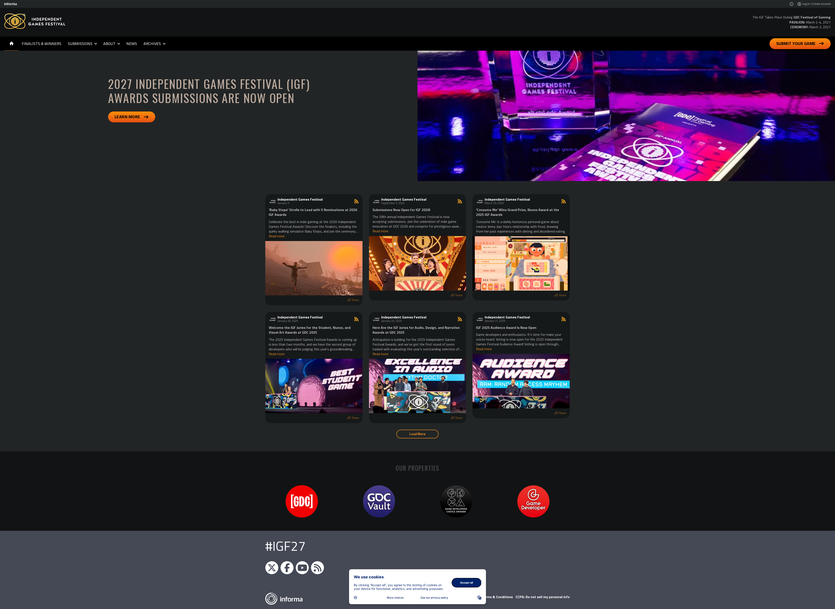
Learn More (127, 116)
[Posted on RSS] (356, 201)
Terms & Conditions (497, 596)
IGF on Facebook (287, 567)
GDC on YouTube (302, 567)
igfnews (271, 567)
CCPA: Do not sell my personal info (543, 596)
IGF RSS (317, 567)
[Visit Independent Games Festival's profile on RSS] (272, 201)
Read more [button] (277, 236)
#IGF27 (285, 546)
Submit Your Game (796, 43)
